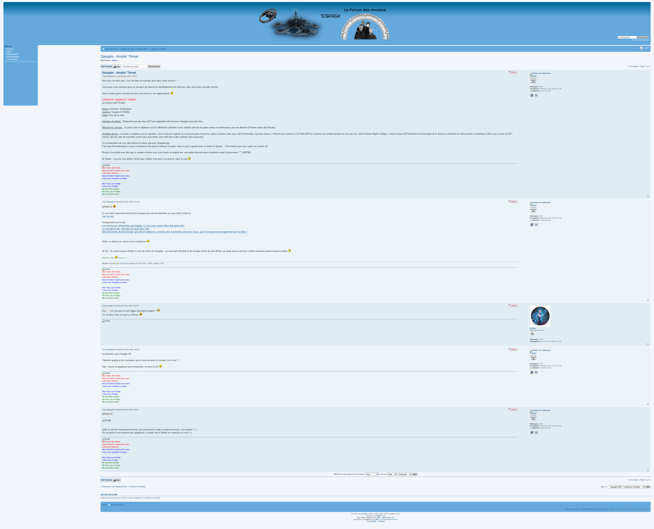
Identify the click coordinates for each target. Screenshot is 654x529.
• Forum (9, 49)
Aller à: (603, 487)
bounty (110, 306)
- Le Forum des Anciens (387, 519)
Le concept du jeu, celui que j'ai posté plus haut (125, 228)
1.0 (378, 521)
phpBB (364, 514)
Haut (648, 196)
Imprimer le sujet (641, 48)
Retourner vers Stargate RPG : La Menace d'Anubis (124, 487)
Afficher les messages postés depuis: (349, 474)
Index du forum (111, 49)
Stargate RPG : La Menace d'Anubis (151, 49)
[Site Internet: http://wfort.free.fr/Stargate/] (531, 95)
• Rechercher (12, 54)
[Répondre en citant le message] (513, 72)
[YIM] (536, 95)
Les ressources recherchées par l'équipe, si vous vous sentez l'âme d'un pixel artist (143, 225)
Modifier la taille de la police (646, 48)
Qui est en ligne (108, 495)
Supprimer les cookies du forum (595, 509)
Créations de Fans (127, 49)
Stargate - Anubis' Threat (119, 56)
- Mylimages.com (385, 517)
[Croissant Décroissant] (408, 474)
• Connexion (12, 59)
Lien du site (108, 216)
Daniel (115, 60)
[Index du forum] (327, 43)
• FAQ (8, 51)
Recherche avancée (640, 40)
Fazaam (110, 76)
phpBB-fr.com (380, 516)
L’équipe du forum (572, 509)
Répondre (104, 65)
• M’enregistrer (13, 57)
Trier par (383, 474)
